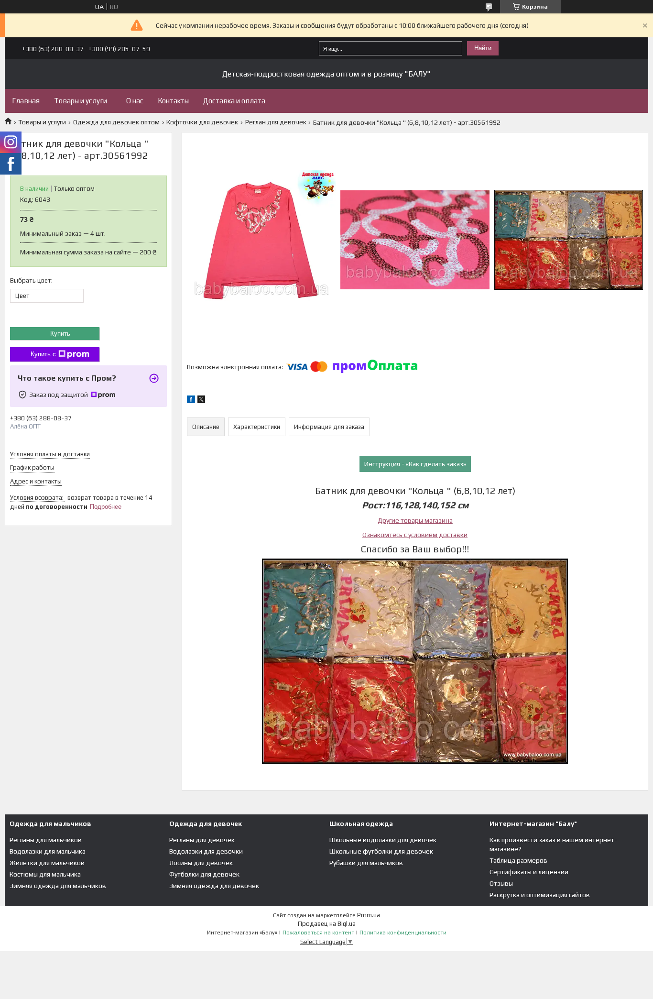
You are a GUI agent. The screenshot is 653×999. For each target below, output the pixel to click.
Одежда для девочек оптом (116, 122)
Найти (482, 48)
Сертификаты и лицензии (529, 872)
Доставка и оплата (234, 101)
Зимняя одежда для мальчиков (58, 885)
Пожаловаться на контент (318, 932)
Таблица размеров (518, 860)
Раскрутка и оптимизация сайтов (540, 895)
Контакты (173, 101)
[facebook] (191, 401)
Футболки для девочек (204, 874)
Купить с (43, 354)
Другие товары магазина (415, 520)
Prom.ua (368, 915)
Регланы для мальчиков (46, 840)
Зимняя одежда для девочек (214, 885)
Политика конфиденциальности (402, 932)
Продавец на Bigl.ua (327, 923)
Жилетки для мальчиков (47, 863)
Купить (60, 333)
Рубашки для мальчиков (366, 863)
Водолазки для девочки (206, 851)
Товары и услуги (80, 101)
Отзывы (501, 883)
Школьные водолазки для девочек (382, 840)
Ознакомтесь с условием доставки (415, 534)
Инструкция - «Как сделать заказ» (415, 464)
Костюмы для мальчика (45, 874)
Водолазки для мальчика (48, 851)
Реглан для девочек (275, 122)
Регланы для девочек (202, 840)
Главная (26, 101)
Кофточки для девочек (202, 122)
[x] (201, 401)
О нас (134, 101)
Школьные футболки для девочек (381, 851)
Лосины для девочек (201, 863)
